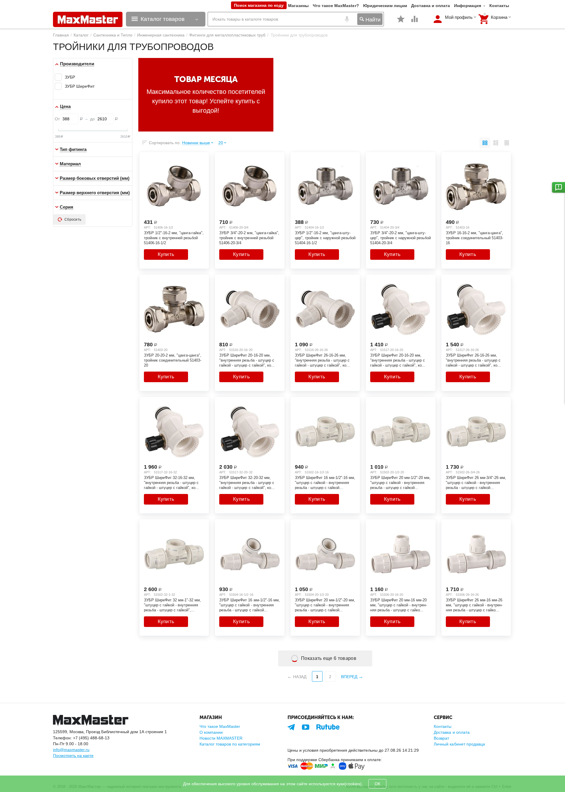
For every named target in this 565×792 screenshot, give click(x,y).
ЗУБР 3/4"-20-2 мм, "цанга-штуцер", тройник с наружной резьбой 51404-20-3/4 (400, 238)
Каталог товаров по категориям (230, 744)
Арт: (147, 227)
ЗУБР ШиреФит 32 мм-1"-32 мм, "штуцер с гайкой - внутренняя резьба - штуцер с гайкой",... (172, 605)
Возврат (441, 738)
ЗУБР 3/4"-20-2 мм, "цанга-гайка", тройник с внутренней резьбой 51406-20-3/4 (249, 238)
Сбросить (72, 219)
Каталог (81, 35)
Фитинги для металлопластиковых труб (227, 35)
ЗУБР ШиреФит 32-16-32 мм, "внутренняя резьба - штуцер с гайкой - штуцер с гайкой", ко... (171, 482)
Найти (372, 20)
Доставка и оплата (430, 5)
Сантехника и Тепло (112, 35)
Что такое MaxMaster (220, 726)
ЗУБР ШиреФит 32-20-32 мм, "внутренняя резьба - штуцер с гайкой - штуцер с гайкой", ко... (246, 482)
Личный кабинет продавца (459, 744)
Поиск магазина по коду (259, 5)
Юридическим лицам (385, 5)
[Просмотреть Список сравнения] (414, 22)
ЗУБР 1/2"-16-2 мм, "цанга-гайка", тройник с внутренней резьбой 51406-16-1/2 (174, 238)
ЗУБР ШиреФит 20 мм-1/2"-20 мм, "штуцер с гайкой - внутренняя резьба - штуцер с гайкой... (400, 482)
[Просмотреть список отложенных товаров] (401, 22)
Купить (166, 254)
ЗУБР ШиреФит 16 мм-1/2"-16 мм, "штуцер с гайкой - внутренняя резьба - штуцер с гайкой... (325, 482)
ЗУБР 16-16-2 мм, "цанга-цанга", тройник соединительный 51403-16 (474, 238)
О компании (211, 732)
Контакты (499, 5)
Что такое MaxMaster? (336, 5)
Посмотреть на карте (73, 755)
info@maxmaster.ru (71, 749)
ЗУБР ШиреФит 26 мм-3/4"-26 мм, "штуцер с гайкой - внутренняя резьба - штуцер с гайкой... (476, 482)
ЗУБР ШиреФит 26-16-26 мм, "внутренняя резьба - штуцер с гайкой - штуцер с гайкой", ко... (322, 360)
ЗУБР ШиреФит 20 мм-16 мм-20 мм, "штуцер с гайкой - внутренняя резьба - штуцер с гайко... (398, 605)
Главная (61, 35)
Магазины (298, 5)
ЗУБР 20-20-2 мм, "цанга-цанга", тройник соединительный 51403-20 (172, 360)
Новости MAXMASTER (221, 738)
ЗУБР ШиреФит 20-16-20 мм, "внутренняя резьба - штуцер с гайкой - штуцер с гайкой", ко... (246, 360)
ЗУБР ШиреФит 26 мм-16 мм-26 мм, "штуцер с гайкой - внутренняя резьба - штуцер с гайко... (474, 605)
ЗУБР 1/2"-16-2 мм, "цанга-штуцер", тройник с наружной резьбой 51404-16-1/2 (325, 238)
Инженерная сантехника (161, 35)
